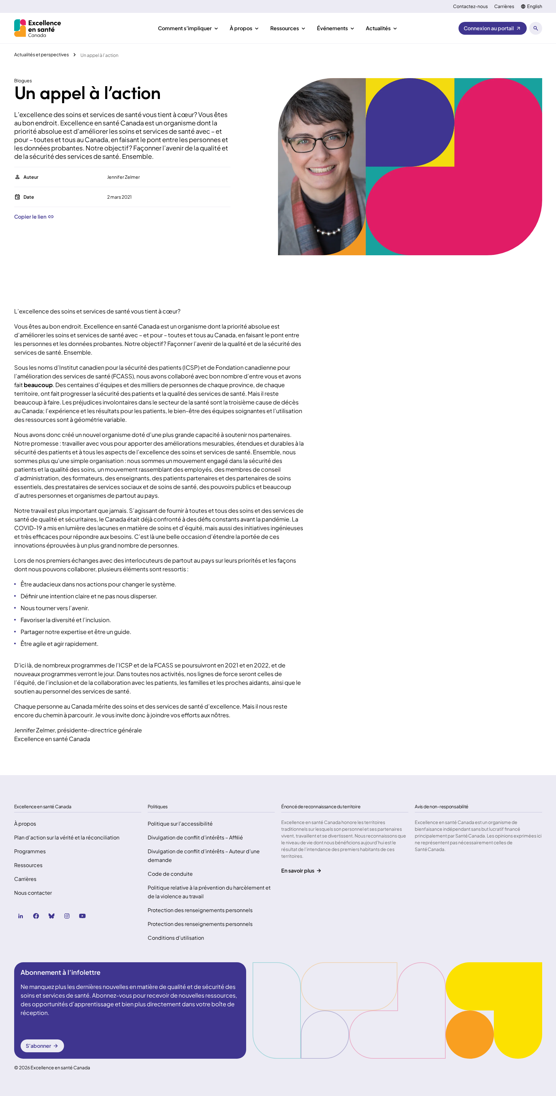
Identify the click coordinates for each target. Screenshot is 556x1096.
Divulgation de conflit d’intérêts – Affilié (195, 837)
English (534, 6)
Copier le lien (30, 216)
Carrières (504, 6)
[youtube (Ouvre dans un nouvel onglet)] (82, 916)
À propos (25, 823)
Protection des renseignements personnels (200, 910)
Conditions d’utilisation (176, 937)
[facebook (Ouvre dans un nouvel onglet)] (36, 916)
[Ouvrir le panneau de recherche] (535, 28)
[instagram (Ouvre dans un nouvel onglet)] (66, 916)
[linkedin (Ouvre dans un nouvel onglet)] (20, 916)
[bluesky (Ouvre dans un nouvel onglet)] (51, 916)
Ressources (28, 865)
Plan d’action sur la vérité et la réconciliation (66, 837)
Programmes (30, 851)
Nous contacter (33, 892)
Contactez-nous (470, 6)
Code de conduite (170, 873)
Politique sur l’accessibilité (180, 823)
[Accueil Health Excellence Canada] (38, 28)
